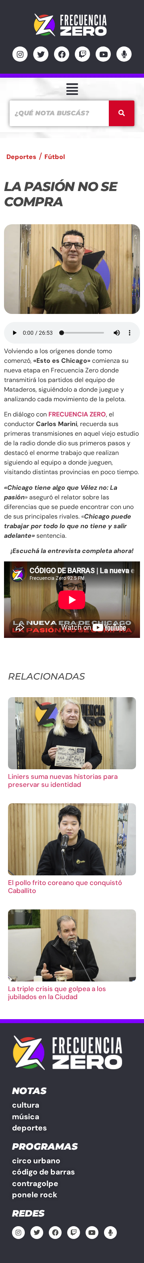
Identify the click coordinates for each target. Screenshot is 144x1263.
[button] (72, 89)
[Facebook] (61, 54)
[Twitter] (40, 54)
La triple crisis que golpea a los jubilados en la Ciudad (57, 992)
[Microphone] (124, 54)
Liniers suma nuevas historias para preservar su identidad (63, 780)
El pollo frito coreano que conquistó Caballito (65, 886)
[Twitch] (82, 54)
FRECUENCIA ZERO (77, 414)
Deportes (21, 157)
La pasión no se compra (60, 194)
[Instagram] (20, 54)
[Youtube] (103, 54)
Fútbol (54, 157)
